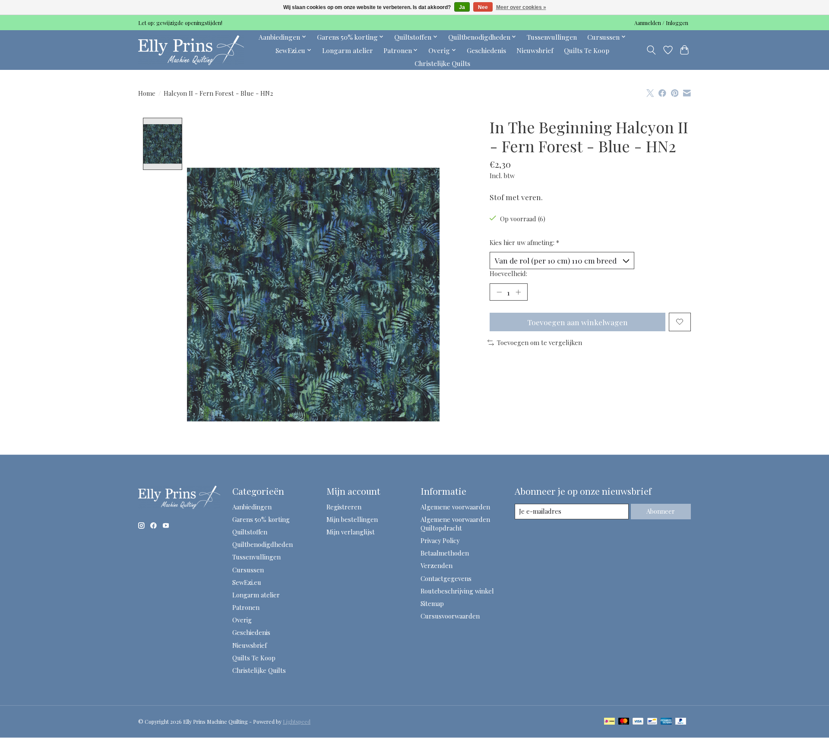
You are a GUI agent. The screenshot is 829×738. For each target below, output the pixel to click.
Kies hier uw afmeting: (524, 242)
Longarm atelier (347, 50)
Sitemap (432, 603)
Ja (462, 7)
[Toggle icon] (651, 50)
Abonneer (660, 511)
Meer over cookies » (521, 7)
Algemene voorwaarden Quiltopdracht (455, 523)
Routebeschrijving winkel (457, 591)
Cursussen (248, 569)
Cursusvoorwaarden (450, 616)
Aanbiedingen (252, 506)
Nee (483, 7)
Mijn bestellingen (352, 519)
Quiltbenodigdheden (262, 544)
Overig (242, 620)
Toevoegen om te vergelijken (539, 342)
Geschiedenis (486, 50)
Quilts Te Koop (586, 50)
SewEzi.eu (246, 582)
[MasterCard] (624, 722)
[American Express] (666, 722)
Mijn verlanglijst (350, 532)
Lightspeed (296, 721)
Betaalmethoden (445, 553)
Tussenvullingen (552, 36)
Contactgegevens (446, 578)
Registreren (343, 506)
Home (146, 93)
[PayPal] (681, 722)
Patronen (245, 607)
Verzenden (436, 565)
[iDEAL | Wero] (609, 722)
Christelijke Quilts (442, 63)
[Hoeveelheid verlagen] (499, 292)
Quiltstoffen (249, 532)
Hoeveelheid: (508, 273)
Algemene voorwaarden (455, 506)
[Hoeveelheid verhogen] (518, 292)
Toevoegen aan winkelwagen (577, 322)
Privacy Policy (440, 540)
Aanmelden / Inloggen (661, 22)
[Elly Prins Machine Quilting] (191, 50)
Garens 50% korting (261, 519)
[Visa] (638, 722)
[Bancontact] (652, 722)
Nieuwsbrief (535, 50)
